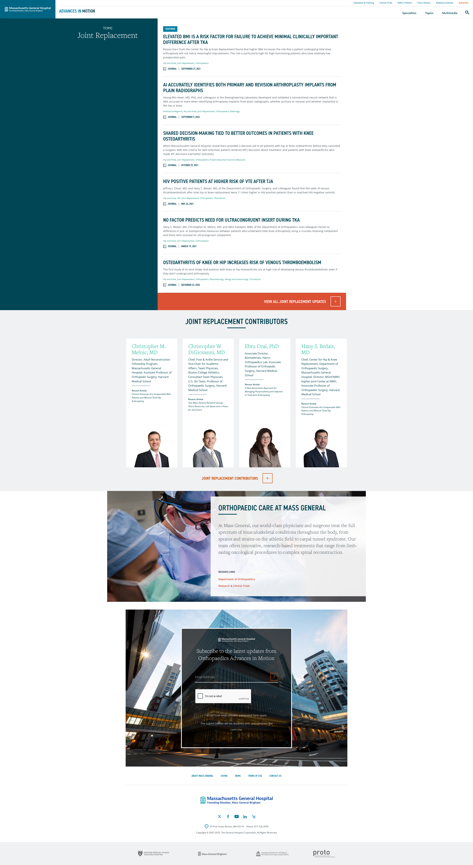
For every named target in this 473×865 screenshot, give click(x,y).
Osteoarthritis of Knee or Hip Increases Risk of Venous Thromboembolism (242, 262)
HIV (179, 198)
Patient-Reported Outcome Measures (227, 159)
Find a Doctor (424, 2)
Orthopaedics (202, 63)
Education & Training (364, 2)
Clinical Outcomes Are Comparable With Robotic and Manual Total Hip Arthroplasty (151, 398)
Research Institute (444, 2)
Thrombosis (219, 198)
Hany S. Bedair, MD (318, 349)
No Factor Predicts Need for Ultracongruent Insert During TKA (231, 220)
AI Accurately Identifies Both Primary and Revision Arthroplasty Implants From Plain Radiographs (249, 87)
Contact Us (275, 776)
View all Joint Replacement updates (295, 301)
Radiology (235, 111)
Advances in (77, 11)
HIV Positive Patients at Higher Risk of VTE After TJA (218, 181)
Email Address (205, 677)
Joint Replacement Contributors (230, 478)
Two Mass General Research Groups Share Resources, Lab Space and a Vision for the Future (208, 406)
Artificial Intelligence (172, 111)
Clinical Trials (386, 2)
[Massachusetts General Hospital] (236, 800)
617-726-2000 (261, 826)
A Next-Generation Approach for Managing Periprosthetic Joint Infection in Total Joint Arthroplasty (264, 391)
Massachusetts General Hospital (22, 2)
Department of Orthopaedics (236, 579)
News (238, 776)
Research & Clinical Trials (234, 586)
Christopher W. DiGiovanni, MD (206, 349)
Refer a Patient (405, 2)
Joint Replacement (186, 63)
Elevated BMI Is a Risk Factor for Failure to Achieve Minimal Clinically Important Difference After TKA (250, 39)
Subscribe (463, 2)
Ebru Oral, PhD (262, 346)
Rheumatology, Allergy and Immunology (229, 279)
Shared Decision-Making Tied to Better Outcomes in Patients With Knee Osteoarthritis (238, 136)
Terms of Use (255, 776)
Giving (224, 776)
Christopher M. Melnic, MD (149, 349)
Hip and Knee (169, 63)
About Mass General (202, 776)
